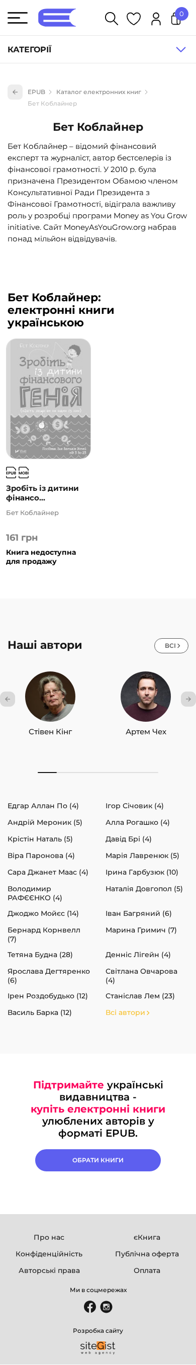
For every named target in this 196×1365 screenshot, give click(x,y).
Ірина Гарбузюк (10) (142, 872)
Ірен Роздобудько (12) (48, 995)
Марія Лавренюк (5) (142, 855)
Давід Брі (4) (129, 838)
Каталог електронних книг (98, 92)
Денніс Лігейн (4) (138, 954)
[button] (7, 699)
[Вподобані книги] (133, 20)
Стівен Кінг (50, 731)
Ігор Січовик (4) (135, 805)
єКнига (147, 1237)
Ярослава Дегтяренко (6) (49, 976)
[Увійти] (156, 20)
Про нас (49, 1237)
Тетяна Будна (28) (40, 954)
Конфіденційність (49, 1253)
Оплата (147, 1270)
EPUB (36, 92)
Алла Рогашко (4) (138, 822)
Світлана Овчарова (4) (141, 976)
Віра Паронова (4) (41, 855)
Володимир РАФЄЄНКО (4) (35, 893)
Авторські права (49, 1270)
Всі (170, 645)
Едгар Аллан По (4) (43, 805)
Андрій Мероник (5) (45, 822)
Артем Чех (146, 731)
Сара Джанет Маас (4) (48, 872)
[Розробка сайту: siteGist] (98, 1347)
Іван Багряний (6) (139, 913)
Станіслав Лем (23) (140, 995)
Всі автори (125, 1012)
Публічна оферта (147, 1253)
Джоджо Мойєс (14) (43, 913)
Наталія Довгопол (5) (144, 888)
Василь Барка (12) (40, 1012)
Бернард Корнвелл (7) (44, 934)
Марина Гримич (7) (141, 929)
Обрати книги (98, 1160)
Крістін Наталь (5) (40, 838)
